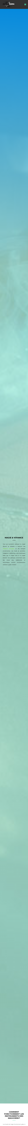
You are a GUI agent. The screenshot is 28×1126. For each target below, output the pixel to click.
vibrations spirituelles (8, 548)
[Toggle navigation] (25, 4)
